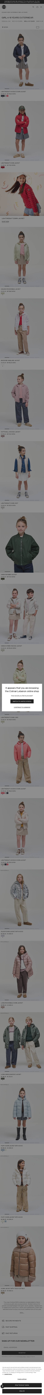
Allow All (22, 1391)
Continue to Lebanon (22, 707)
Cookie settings (22, 1379)
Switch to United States (22, 701)
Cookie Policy (8, 1374)
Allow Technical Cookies (22, 1385)
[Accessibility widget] (2, 1386)
